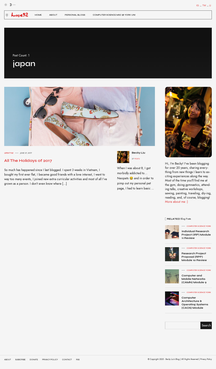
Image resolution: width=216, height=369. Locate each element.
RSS (77, 360)
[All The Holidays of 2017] (82, 116)
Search (206, 325)
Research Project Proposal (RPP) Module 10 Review (194, 257)
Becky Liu (138, 152)
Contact (67, 360)
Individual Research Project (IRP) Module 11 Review (196, 235)
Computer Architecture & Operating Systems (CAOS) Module (195, 302)
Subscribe (20, 360)
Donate (34, 360)
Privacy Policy (50, 360)
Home (38, 15)
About (53, 15)
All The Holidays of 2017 (28, 160)
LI (210, 5)
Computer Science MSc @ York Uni (114, 15)
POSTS (137, 158)
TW (204, 5)
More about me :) (176, 202)
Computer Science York (199, 226)
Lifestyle (8, 153)
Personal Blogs (75, 15)
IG (197, 5)
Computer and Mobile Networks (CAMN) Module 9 (194, 279)
